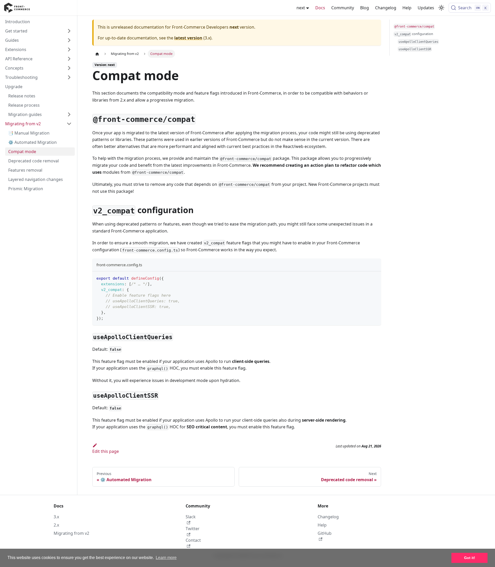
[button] (38, 49)
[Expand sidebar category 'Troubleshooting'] (69, 77)
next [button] (300, 8)
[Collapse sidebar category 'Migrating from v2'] (69, 124)
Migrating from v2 (71, 533)
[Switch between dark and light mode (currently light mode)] (441, 8)
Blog (364, 8)
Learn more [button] (166, 557)
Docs (320, 8)
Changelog (385, 8)
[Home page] (97, 53)
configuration (413, 33)
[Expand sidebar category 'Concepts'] (69, 68)
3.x (56, 517)
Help (406, 8)
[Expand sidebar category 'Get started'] (69, 31)
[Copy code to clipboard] (374, 277)
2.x (56, 525)
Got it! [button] (469, 558)
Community (342, 8)
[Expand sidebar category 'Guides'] (69, 40)
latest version (188, 38)
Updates (426, 8)
